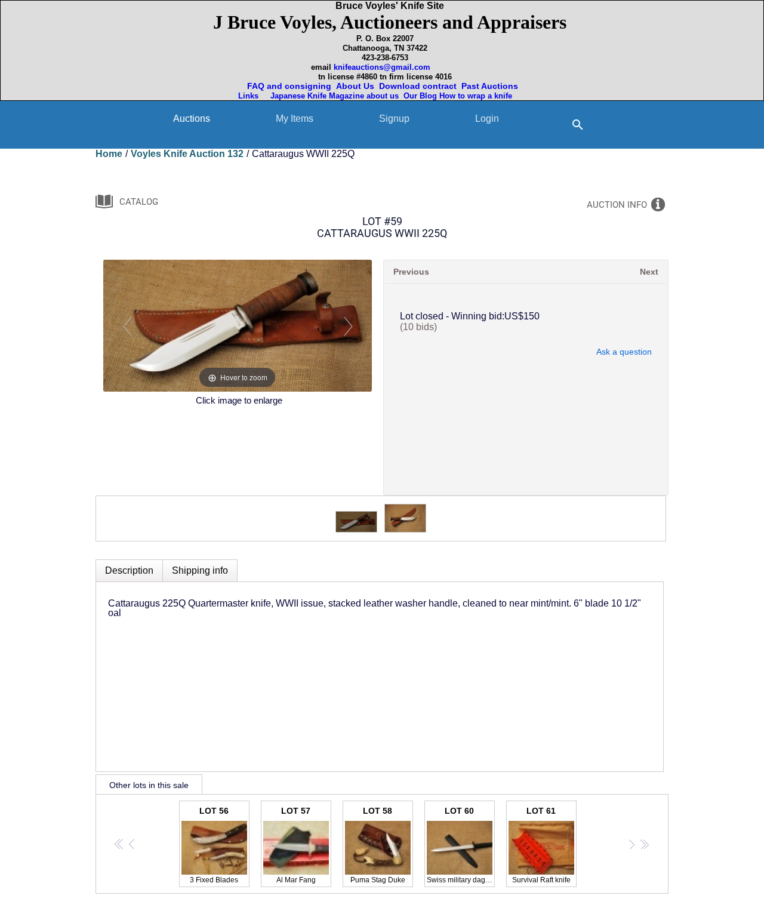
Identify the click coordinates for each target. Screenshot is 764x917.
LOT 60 (461, 845)
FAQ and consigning (288, 86)
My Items (294, 118)
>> (644, 844)
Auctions (191, 118)
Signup (394, 118)
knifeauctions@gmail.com (382, 67)
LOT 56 (214, 845)
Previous (411, 271)
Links (249, 95)
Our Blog (420, 95)
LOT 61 (541, 845)
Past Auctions (492, 86)
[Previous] (127, 325)
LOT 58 (377, 845)
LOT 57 (296, 845)
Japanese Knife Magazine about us (332, 95)
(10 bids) (418, 327)
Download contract (418, 86)
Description (129, 570)
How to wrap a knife (478, 95)
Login (487, 118)
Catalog (138, 201)
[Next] (347, 325)
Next (649, 271)
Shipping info (200, 570)
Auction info (617, 204)
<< (120, 844)
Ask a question (624, 351)
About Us (355, 86)
